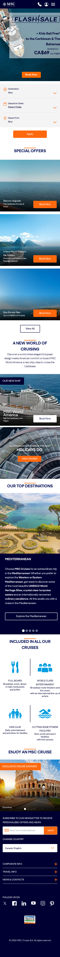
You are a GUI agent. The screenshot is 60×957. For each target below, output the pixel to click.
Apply (30, 134)
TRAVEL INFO (10, 872)
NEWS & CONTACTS (13, 880)
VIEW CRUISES (29, 459)
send (51, 830)
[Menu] (55, 4)
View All (30, 328)
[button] (31, 75)
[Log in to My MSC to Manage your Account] (46, 4)
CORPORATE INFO (12, 864)
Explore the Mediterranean (31, 616)
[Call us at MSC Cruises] (40, 4)
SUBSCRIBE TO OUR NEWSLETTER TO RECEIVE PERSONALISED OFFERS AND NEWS (27, 820)
